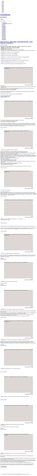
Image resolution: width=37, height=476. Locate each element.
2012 (3, 11)
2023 (3, 2)
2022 (3, 3)
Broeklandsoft (19, 474)
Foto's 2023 (4, 27)
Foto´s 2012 (4, 36)
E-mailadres (5, 44)
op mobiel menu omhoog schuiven (7, 23)
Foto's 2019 (4, 30)
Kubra (2, 96)
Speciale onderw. (4, 22)
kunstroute (20, 462)
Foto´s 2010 (4, 38)
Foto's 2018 (4, 31)
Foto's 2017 (4, 32)
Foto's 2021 (4, 29)
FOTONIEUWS (5, 15)
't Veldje (3, 344)
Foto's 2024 (4, 26)
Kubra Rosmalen (4, 466)
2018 (3, 6)
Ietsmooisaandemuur (7, 96)
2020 (3, 5)
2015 (3, 9)
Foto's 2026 (4, 24)
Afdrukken (2, 44)
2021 (3, 4)
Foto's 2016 (4, 33)
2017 (3, 7)
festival (9, 123)
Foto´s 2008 (4, 39)
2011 (3, 12)
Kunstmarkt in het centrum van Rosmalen (10, 60)
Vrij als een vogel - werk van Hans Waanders (15, 63)
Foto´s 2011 (4, 37)
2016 (3, 8)
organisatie (16, 228)
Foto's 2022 (4, 28)
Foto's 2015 (4, 34)
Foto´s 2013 (4, 35)
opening (14, 58)
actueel (3, 25)
